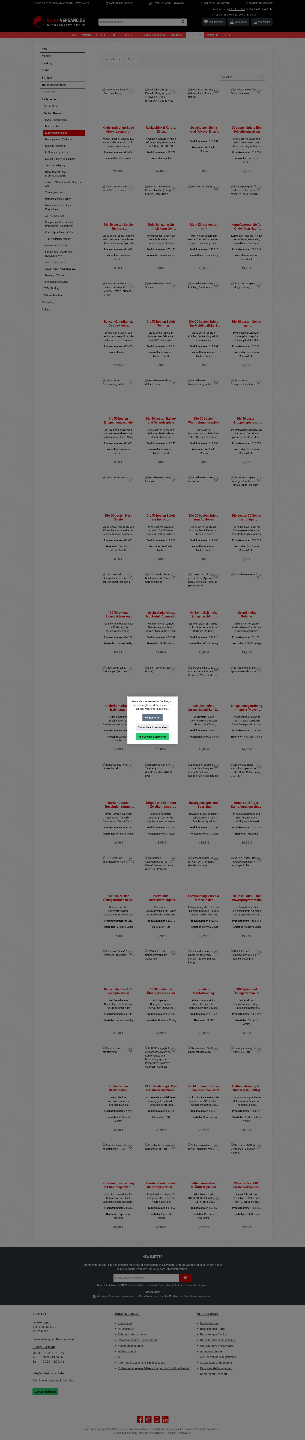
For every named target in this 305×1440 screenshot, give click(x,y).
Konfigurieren (152, 717)
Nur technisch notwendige (152, 727)
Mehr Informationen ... (157, 708)
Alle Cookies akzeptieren (152, 736)
